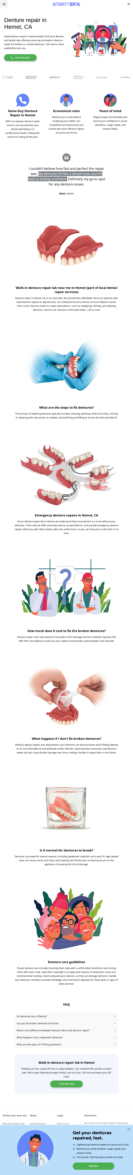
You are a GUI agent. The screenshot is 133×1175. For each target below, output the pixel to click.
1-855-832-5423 (22, 57)
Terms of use (63, 1123)
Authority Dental (38, 1123)
